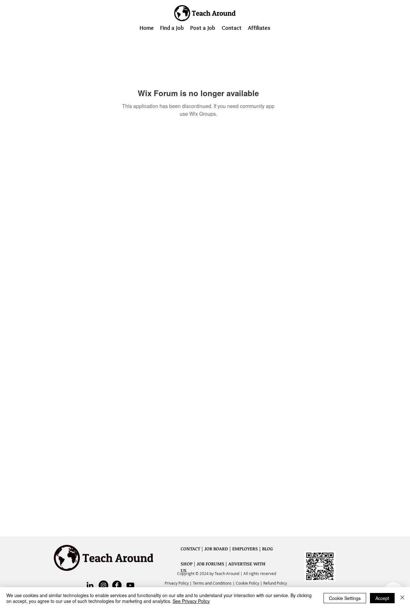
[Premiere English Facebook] (117, 585)
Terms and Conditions (213, 583)
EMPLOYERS (245, 549)
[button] (172, 27)
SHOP (187, 564)
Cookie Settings (345, 598)
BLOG (267, 549)
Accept (382, 598)
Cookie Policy (247, 583)
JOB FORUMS (210, 564)
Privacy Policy (177, 583)
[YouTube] (130, 585)
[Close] (402, 598)
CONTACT (190, 549)
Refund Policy (275, 583)
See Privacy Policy (191, 601)
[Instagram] (103, 585)
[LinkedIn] (90, 585)
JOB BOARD (216, 549)
